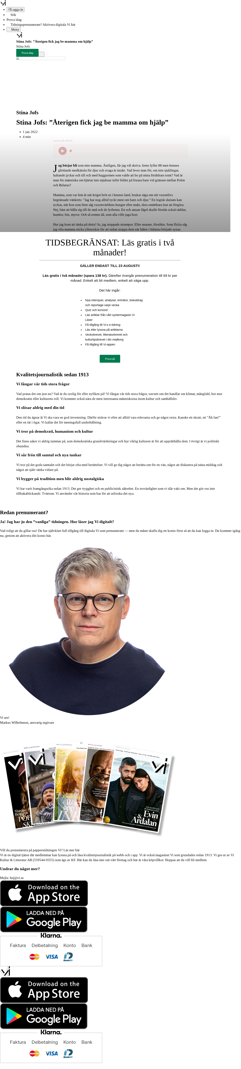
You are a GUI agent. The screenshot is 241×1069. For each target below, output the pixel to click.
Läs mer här (71, 850)
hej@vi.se (17, 878)
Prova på (110, 358)
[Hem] (19, 37)
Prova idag (14, 20)
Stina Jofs (27, 112)
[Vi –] (3, 5)
